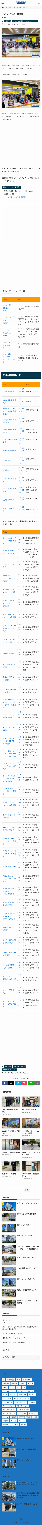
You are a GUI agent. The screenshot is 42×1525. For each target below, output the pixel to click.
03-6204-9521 (21, 509)
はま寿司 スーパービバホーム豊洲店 (9, 791)
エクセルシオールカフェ (25, 1391)
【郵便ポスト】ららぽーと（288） (14, 1338)
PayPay (10, 1073)
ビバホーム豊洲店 (18, 21)
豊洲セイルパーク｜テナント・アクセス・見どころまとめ (20, 1321)
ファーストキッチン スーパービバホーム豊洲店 (9, 778)
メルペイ (18, 1073)
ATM (18, 1380)
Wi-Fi (18, 1387)
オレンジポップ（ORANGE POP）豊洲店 (8, 741)
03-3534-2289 (21, 431)
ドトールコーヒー (22, 1406)
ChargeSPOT (27, 1380)
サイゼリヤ (22, 1395)
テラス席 (32, 1402)
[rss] (21, 1519)
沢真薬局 (6, 470)
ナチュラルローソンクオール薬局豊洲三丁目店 (10, 411)
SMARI (5, 1387)
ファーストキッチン (9, 1413)
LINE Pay (14, 1383)
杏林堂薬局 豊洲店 (9, 451)
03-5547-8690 (21, 411)
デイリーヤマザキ (8, 1406)
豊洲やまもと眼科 (9, 866)
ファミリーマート (23, 1409)
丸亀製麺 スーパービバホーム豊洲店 (9, 841)
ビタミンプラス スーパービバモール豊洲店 (9, 603)
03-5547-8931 (21, 499)
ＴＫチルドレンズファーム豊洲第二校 (9, 1004)
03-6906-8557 (21, 391)
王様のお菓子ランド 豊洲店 (20, 113)
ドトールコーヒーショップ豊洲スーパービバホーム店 (9, 753)
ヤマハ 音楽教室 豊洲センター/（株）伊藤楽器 (9, 891)
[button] (5, 1083)
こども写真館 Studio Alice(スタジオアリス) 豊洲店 (9, 916)
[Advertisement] (21, 145)
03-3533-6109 (21, 440)
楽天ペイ (22, 1421)
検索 (26, 1190)
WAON (12, 1387)
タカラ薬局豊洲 (8, 392)
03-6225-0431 (21, 421)
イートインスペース (9, 1391)
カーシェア (13, 1395)
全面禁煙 (14, 1417)
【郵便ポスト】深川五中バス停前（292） (16, 1342)
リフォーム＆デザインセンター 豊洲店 (9, 628)
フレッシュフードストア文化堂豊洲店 (9, 540)
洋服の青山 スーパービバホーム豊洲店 (9, 878)
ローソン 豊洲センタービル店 (12, 1333)
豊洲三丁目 (7, 21)
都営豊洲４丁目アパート (10, 1424)
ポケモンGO (33, 1413)
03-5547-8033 (21, 480)
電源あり (23, 1424)
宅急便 (28, 1417)
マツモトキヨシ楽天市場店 (16, 197)
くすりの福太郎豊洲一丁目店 (7, 307)
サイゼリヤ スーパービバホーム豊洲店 (9, 766)
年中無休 (5, 1421)
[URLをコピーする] (37, 1083)
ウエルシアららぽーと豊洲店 (7, 320)
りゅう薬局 (7, 460)
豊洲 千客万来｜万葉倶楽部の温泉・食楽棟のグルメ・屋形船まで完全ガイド (20, 1328)
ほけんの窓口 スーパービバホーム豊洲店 (9, 578)
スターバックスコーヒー (21, 1398)
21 (5, 1073)
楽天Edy (25, 1073)
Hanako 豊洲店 (8, 653)
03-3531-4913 (21, 460)
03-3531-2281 (21, 470)
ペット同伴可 (22, 1413)
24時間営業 (10, 1380)
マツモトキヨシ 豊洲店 (7, 345)
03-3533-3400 (21, 490)
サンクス (32, 1395)
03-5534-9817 (21, 450)
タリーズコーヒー (20, 1402)
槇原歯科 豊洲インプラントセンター (9, 553)
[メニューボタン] (3, 3)
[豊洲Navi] (21, 3)
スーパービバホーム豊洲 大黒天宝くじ (9, 979)
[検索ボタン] (39, 3)
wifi (24, 1387)
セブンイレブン (7, 1402)
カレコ (5, 1395)
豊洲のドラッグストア (31, 21)
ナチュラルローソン (9, 1409)
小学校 (35, 1417)
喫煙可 (21, 1417)
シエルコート (7, 1398)
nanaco (22, 1383)
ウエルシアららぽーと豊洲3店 (7, 333)
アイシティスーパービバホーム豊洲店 (9, 853)
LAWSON (6, 1383)
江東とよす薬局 (8, 500)
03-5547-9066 (21, 401)
